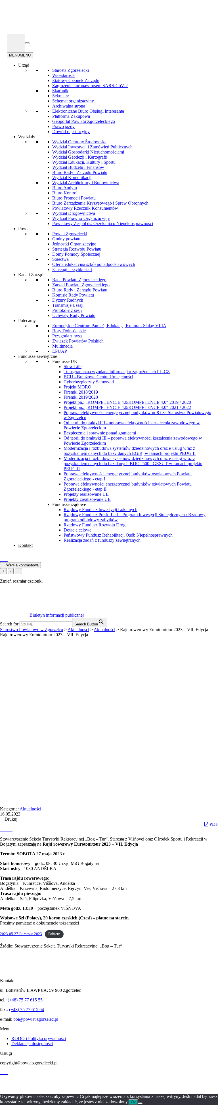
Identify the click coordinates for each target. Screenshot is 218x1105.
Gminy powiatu (66, 238)
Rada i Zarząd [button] (30, 274)
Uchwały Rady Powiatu (73, 315)
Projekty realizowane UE (86, 494)
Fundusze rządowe (69, 504)
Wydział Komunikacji (71, 177)
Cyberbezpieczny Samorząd (89, 381)
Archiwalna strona (68, 106)
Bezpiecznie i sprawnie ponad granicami (100, 432)
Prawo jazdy (63, 126)
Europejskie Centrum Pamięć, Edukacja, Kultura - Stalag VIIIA (109, 325)
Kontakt (25, 545)
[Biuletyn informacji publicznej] (16, 43)
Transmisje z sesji (67, 305)
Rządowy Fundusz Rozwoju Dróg (94, 524)
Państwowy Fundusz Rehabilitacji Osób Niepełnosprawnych (118, 535)
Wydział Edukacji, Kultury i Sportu (84, 162)
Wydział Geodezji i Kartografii (79, 157)
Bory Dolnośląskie (69, 330)
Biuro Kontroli (65, 192)
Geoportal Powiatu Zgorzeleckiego (83, 121)
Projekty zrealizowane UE (87, 499)
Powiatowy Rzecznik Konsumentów (85, 208)
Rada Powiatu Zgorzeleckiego (79, 279)
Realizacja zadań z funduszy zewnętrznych (102, 540)
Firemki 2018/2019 (81, 392)
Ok (133, 1102)
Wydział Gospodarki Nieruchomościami (88, 152)
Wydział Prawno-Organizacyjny (81, 218)
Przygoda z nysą (67, 335)
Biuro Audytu (64, 187)
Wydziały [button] (26, 136)
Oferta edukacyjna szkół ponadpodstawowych (93, 264)
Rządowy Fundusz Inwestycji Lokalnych (100, 509)
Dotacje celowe (77, 530)
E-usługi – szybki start (72, 269)
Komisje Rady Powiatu (73, 295)
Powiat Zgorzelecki (69, 233)
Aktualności (30, 808)
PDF (213, 824)
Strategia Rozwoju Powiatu (76, 249)
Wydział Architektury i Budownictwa (85, 182)
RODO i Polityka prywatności (38, 1038)
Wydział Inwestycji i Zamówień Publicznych (92, 146)
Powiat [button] (24, 228)
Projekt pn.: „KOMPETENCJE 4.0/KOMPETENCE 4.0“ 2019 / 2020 (127, 402)
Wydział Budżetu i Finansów (78, 167)
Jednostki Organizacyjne (74, 243)
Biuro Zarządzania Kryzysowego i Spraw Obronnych (100, 203)
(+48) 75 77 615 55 (25, 999)
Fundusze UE (64, 361)
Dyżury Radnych (67, 300)
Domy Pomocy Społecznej (76, 254)
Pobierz (54, 934)
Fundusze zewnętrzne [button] (37, 356)
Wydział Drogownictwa (73, 213)
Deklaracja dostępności (32, 1043)
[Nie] (140, 1103)
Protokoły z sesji (67, 310)
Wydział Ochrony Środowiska (79, 141)
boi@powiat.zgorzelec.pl (35, 1019)
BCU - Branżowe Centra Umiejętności (98, 376)
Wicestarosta (63, 75)
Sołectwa (60, 259)
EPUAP (59, 351)
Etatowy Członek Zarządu (75, 80)
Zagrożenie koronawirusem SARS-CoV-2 (90, 85)
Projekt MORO (77, 387)
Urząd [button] (23, 65)
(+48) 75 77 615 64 (26, 1009)
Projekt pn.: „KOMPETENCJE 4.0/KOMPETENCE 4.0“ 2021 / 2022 (127, 407)
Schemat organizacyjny (73, 100)
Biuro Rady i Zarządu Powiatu (79, 172)
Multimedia (62, 346)
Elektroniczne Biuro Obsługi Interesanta (88, 111)
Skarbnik (60, 90)
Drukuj (10, 819)
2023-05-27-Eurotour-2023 (21, 934)
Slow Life (72, 366)
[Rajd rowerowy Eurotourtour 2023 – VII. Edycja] (2, 829)
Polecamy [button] (27, 320)
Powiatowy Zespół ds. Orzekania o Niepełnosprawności (102, 223)
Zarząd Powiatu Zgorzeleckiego (81, 284)
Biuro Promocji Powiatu (74, 198)
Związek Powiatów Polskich (78, 341)
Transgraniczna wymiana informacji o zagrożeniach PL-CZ (117, 371)
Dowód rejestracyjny (71, 131)
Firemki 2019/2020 (81, 397)
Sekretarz (60, 95)
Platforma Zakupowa (71, 116)
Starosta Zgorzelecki (70, 70)
